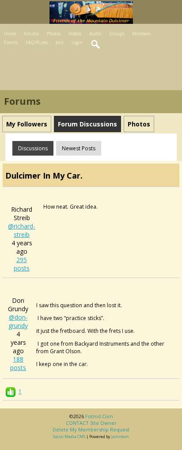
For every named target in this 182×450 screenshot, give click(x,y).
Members (141, 34)
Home (10, 34)
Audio (95, 34)
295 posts (22, 264)
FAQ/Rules (37, 42)
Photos (54, 34)
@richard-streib (21, 230)
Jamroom (120, 436)
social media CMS (69, 436)
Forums (31, 34)
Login (77, 42)
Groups (116, 34)
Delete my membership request (91, 429)
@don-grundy (18, 321)
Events (11, 42)
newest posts (78, 148)
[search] (96, 44)
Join (60, 42)
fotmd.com (99, 416)
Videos (74, 34)
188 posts (18, 363)
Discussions (33, 148)
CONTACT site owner (91, 422)
